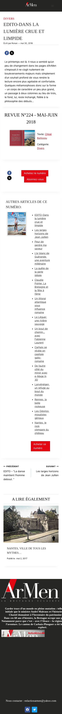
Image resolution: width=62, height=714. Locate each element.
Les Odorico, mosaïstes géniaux (42, 415)
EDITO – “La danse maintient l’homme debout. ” (14, 473)
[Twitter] (34, 709)
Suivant (55, 538)
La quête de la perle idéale (42, 272)
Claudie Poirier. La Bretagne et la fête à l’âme (41, 287)
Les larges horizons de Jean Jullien (41, 233)
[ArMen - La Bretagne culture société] (31, 4)
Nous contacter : (15, 700)
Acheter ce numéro (39, 446)
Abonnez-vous (35, 179)
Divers (8, 18)
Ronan (15, 43)
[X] (12, 53)
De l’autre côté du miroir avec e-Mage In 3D (41, 372)
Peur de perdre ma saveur (41, 245)
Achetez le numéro (35, 173)
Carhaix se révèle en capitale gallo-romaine (41, 354)
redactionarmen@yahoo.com (40, 700)
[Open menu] (52, 5)
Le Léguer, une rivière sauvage (41, 321)
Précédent (7, 538)
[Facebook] (7, 53)
